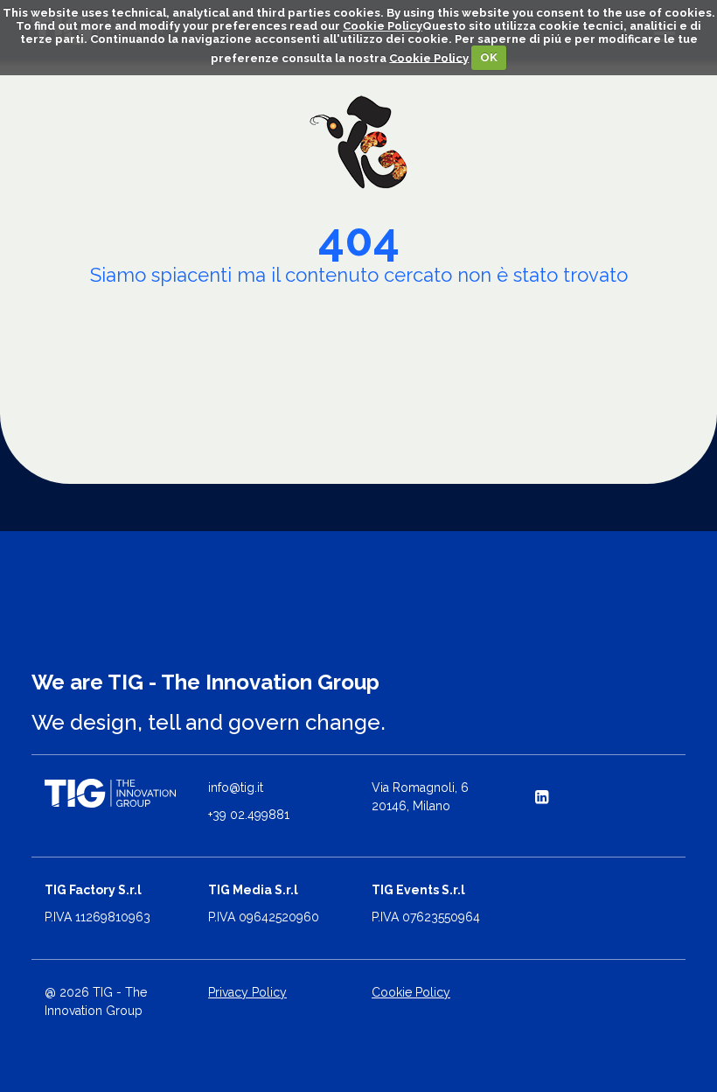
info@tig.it (235, 787)
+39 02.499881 (248, 815)
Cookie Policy (382, 25)
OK (489, 57)
